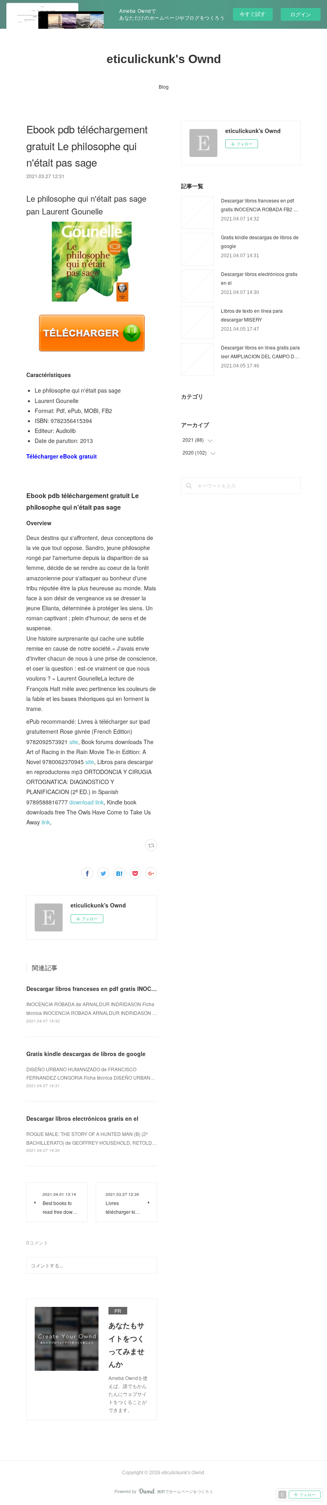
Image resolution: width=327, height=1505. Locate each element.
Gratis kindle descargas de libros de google (86, 1054)
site (73, 742)
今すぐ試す (253, 14)
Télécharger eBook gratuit (61, 456)
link (45, 822)
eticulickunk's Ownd (163, 59)
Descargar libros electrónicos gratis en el (82, 1118)
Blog (164, 86)
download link (86, 802)
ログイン (300, 14)
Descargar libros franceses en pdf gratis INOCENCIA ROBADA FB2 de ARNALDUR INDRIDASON (155, 989)
